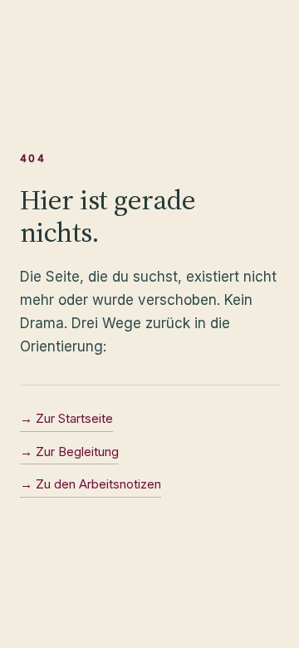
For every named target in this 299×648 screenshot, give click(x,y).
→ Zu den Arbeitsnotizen (90, 484)
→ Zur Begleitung (69, 451)
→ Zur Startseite (66, 418)
